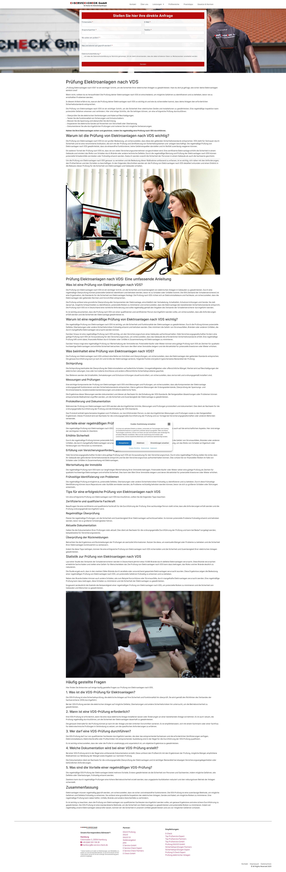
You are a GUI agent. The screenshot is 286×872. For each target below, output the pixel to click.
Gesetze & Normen (205, 4)
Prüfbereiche (173, 4)
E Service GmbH (129, 845)
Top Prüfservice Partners (175, 839)
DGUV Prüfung (129, 832)
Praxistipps (188, 4)
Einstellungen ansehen (160, 443)
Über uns (144, 4)
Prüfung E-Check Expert (175, 852)
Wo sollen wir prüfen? (91, 38)
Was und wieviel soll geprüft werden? (97, 46)
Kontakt (133, 4)
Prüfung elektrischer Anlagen (177, 855)
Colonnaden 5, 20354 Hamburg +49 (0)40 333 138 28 (93, 839)
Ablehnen (140, 443)
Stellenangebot (129, 840)
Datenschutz (145, 448)
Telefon (148, 30)
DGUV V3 (127, 837)
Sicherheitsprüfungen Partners (178, 847)
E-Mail (147, 22)
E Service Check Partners (133, 851)
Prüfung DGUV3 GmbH (175, 844)
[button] (169, 424)
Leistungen (157, 4)
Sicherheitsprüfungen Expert (177, 849)
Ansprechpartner (89, 30)
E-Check (168, 833)
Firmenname (87, 22)
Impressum (153, 448)
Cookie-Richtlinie (134, 448)
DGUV (125, 834)
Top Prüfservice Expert (174, 836)
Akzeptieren (124, 443)
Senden (143, 64)
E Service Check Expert (133, 848)
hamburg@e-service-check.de (95, 845)
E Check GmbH (129, 853)
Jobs (124, 842)
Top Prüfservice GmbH (174, 841)
